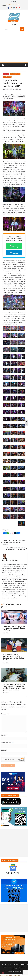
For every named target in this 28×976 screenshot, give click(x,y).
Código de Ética (24, 964)
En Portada (5, 73)
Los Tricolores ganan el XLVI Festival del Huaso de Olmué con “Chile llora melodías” (14, 542)
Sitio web (4, 750)
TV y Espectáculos (7, 76)
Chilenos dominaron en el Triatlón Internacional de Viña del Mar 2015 (15, 548)
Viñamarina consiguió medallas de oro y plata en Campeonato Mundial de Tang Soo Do (13, 657)
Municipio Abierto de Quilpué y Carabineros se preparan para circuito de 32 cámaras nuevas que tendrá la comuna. (14, 687)
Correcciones (15, 964)
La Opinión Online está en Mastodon (10, 975)
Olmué (11, 73)
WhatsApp (15, 247)
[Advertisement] (14, 48)
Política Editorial (5, 964)
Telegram (15, 253)
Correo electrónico (7, 742)
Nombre (4, 735)
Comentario (5, 714)
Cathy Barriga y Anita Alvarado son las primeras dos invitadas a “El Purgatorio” (14, 628)
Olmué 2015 (17, 73)
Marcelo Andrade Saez (16, 89)
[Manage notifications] (3, 973)
